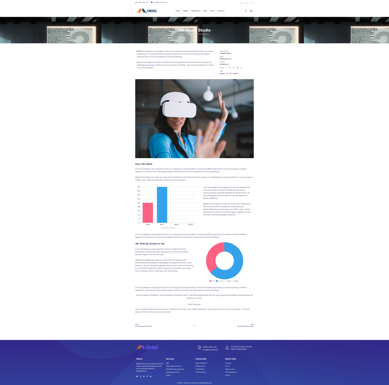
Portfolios (190, 34)
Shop (212, 11)
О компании (200, 369)
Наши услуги (230, 369)
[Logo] (147, 10)
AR (230, 73)
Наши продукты (201, 363)
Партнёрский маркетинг (175, 369)
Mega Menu (195, 11)
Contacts (220, 11)
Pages (185, 11)
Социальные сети (172, 372)
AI (227, 73)
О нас (227, 366)
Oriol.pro (228, 363)
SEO (167, 363)
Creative (235, 73)
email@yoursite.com (160, 2)
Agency (222, 73)
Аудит (168, 375)
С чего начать (201, 372)
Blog (205, 11)
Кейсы (227, 375)
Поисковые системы (173, 366)
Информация (200, 366)
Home (178, 11)
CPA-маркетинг (231, 372)
